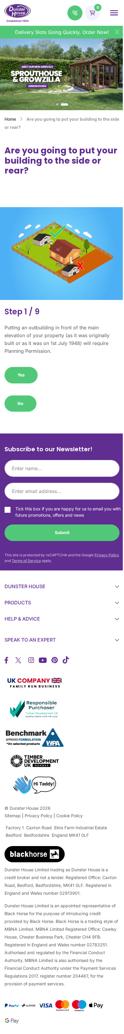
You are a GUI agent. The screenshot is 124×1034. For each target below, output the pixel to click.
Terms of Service (26, 560)
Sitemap (13, 815)
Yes (21, 374)
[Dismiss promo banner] (117, 32)
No (20, 403)
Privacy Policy (107, 555)
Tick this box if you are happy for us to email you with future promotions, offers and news (68, 512)
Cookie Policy (69, 815)
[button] (74, 12)
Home (10, 119)
